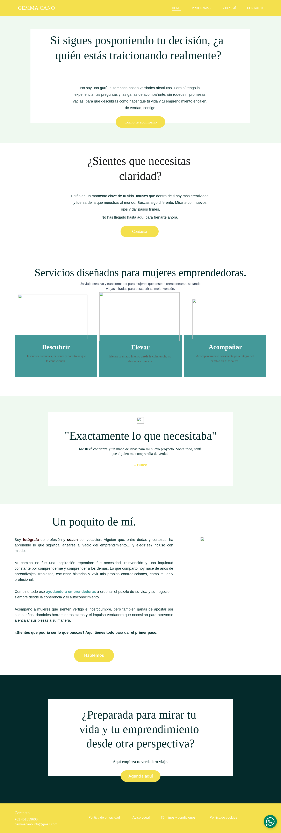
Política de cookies (223, 817)
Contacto (255, 8)
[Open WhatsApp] (270, 821)
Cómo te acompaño (140, 122)
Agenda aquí (140, 776)
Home (176, 8)
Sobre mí (229, 8)
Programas (201, 8)
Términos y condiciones (178, 817)
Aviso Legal (141, 817)
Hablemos (94, 655)
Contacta (139, 231)
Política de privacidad (104, 817)
